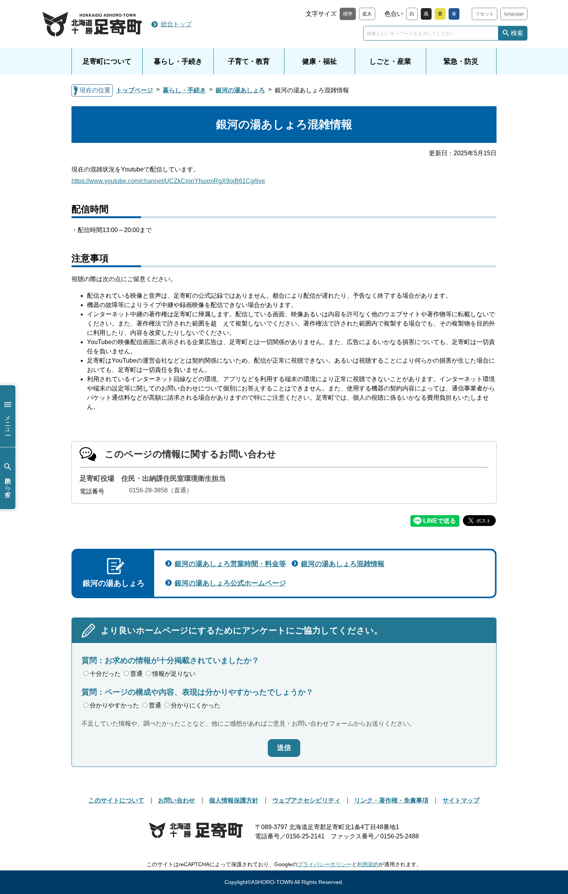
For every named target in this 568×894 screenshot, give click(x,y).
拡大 (367, 14)
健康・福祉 (319, 61)
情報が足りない (174, 673)
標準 (347, 14)
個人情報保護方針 (233, 800)
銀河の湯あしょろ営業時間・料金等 (230, 564)
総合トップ (176, 24)
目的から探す (8, 483)
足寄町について (107, 61)
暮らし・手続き (178, 61)
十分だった (105, 673)
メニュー (8, 421)
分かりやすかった (114, 705)
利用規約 (368, 864)
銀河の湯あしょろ (240, 90)
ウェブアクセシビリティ (306, 800)
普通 (136, 673)
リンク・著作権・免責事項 (391, 800)
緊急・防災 (461, 61)
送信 (284, 748)
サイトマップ (461, 800)
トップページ (134, 90)
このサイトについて (116, 800)
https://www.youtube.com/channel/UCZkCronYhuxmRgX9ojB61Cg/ (168, 181)
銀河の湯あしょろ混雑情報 (342, 564)
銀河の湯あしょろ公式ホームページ (230, 583)
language (514, 14)
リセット (484, 14)
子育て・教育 (249, 61)
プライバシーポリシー (325, 864)
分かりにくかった (195, 705)
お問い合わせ (176, 800)
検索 (517, 33)
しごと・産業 (390, 61)
